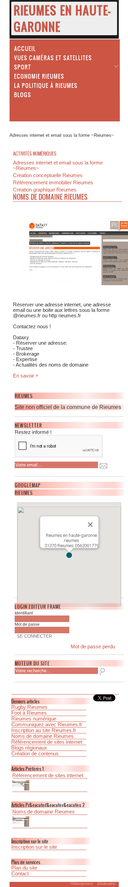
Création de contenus (35, 753)
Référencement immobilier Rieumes (53, 182)
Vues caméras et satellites (53, 57)
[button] (69, 555)
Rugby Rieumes (29, 707)
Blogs (22, 94)
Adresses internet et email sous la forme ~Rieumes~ (58, 165)
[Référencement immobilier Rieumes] (49, 786)
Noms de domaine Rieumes (42, 736)
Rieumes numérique (33, 718)
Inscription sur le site (34, 847)
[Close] (90, 524)
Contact (20, 873)
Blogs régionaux (29, 748)
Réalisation (106, 884)
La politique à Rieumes (45, 85)
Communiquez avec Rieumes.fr (46, 724)
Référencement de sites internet (46, 742)
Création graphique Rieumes (44, 190)
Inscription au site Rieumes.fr (43, 730)
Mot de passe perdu (93, 646)
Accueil (25, 48)
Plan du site (24, 868)
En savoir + (26, 376)
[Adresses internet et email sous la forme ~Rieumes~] (49, 822)
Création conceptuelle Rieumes (48, 175)
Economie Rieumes (39, 76)
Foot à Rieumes (29, 713)
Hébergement (81, 884)
